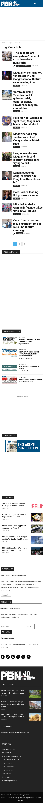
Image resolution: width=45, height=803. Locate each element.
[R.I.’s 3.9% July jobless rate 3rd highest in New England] (37, 517)
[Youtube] (29, 657)
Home (4, 43)
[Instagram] (8, 657)
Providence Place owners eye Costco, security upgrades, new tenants (12, 704)
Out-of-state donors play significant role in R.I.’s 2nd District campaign (27, 225)
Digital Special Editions (23, 66)
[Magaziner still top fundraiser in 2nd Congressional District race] (7, 137)
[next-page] (29, 244)
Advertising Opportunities (11, 756)
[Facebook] (3, 657)
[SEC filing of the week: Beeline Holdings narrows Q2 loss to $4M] (37, 506)
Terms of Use (12, 798)
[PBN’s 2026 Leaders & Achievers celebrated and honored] (37, 551)
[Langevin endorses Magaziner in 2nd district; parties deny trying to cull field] (7, 156)
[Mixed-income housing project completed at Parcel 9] (37, 529)
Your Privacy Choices (27, 798)
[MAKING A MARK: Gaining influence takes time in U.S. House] (7, 207)
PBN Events (6, 773)
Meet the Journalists (9, 780)
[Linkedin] (13, 657)
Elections (16, 85)
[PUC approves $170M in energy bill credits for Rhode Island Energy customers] (37, 540)
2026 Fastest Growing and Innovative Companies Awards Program (28, 354)
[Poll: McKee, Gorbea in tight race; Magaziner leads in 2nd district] (7, 121)
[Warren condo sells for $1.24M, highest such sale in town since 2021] (35, 694)
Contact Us (6, 777)
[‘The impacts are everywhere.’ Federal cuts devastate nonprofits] (7, 56)
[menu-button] (40, 3)
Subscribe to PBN (8, 749)
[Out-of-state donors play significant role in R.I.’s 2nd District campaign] (7, 223)
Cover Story (17, 214)
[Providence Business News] (10, 3)
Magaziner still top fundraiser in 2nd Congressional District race (27, 138)
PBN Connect (7, 763)
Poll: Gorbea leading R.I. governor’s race (25, 193)
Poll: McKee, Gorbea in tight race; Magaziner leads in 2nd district (27, 121)
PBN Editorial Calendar (10, 760)
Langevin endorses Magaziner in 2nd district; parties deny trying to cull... (26, 158)
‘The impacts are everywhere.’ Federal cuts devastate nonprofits (26, 57)
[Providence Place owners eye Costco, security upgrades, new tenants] (35, 705)
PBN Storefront (8, 767)
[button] (35, 3)
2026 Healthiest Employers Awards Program (29, 340)
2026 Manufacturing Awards (30, 379)
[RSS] (18, 657)
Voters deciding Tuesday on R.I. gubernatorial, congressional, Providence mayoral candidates (25, 100)
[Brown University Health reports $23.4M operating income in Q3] (35, 717)
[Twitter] (23, 657)
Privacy (3, 798)
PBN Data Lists (8, 770)
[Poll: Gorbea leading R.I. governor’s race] (7, 195)
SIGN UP (28, 626)
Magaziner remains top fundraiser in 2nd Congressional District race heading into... (27, 77)
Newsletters (6, 753)
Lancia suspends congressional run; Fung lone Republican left (26, 177)
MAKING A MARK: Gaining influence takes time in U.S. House (28, 207)
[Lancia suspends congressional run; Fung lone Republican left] (7, 175)
